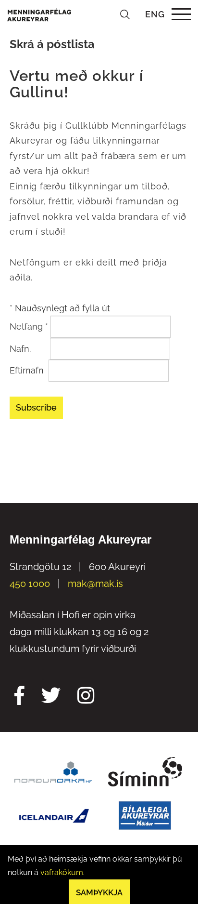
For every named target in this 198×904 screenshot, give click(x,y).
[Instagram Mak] (86, 697)
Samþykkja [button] (99, 892)
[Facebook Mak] (19, 697)
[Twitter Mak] (51, 697)
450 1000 (30, 583)
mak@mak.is (95, 583)
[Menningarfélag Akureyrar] (39, 14)
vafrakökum (61, 872)
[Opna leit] (125, 14)
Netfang (29, 326)
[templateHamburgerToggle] (181, 14)
